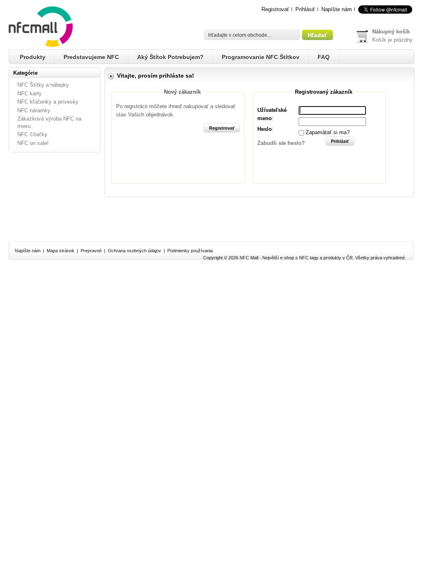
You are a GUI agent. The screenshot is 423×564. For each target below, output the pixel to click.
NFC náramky (33, 110)
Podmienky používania (190, 250)
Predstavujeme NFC (91, 57)
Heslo (264, 129)
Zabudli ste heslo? (281, 143)
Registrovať (275, 9)
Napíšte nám (336, 9)
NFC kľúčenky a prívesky (47, 102)
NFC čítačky (32, 134)
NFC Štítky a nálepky (43, 85)
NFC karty (29, 93)
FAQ (324, 57)
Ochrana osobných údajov (134, 250)
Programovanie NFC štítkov (260, 57)
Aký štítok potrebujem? (170, 57)
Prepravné (91, 250)
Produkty (32, 57)
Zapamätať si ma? (327, 132)
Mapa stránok (60, 250)
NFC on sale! (33, 143)
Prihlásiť (305, 9)
